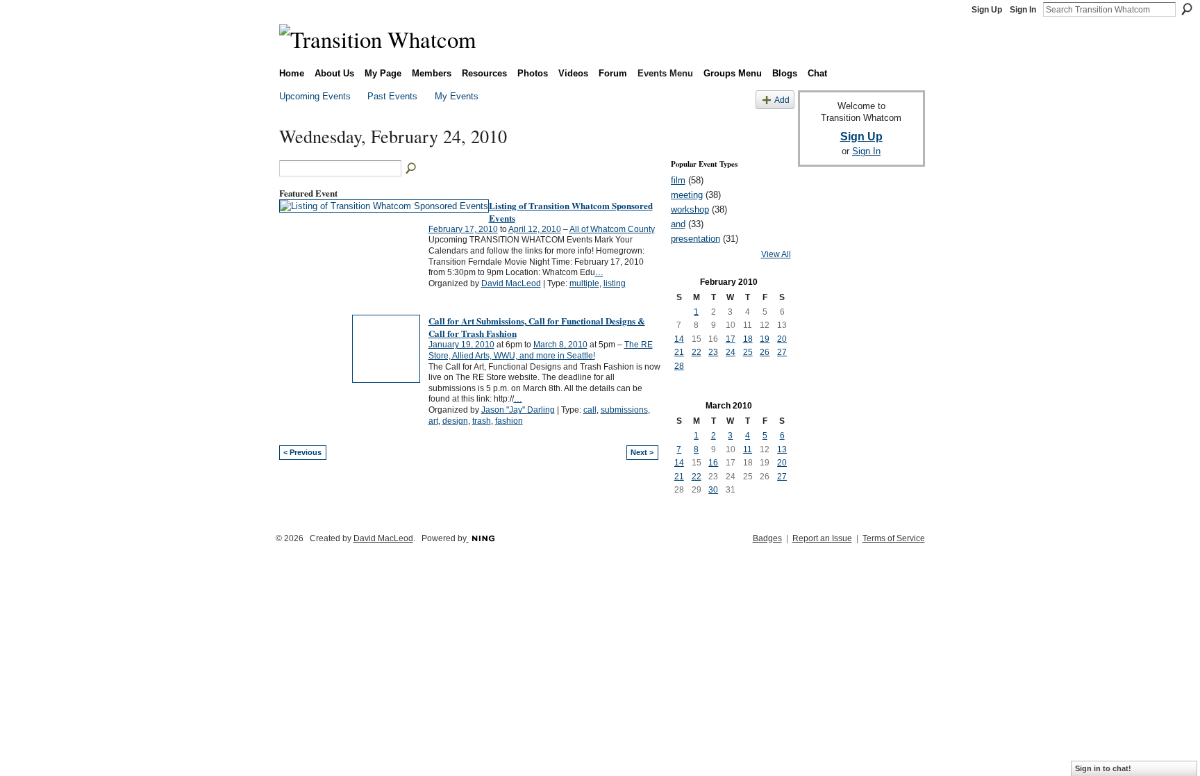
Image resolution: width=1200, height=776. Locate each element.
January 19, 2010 (461, 344)
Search (1186, 9)
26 (764, 352)
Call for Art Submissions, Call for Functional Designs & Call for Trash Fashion (536, 327)
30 (713, 490)
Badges (767, 538)
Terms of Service (893, 538)
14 (679, 339)
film (678, 180)
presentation (695, 238)
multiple (584, 283)
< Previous (302, 452)
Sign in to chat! (1103, 768)
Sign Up (987, 10)
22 (696, 352)
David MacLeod (511, 283)
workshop (690, 209)
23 (713, 352)
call (590, 410)
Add (782, 99)
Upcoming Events (315, 96)
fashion (509, 421)
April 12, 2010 (534, 229)
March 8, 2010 (560, 344)
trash (481, 421)
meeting (687, 195)
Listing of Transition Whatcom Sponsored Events (571, 211)
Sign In (1023, 10)
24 (730, 352)
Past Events (392, 96)
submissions (624, 410)
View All (776, 254)
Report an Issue (822, 538)
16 (713, 463)
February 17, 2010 (463, 229)
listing (614, 283)
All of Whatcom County (612, 229)
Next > (642, 452)
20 (782, 339)
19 (764, 339)
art (433, 421)
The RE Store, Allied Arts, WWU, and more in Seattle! (540, 350)
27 (782, 352)
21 (679, 352)
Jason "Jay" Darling (518, 410)
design (455, 421)
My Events (456, 96)
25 (748, 352)
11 (747, 449)
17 (730, 339)
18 (748, 339)
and (678, 224)
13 (782, 449)
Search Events (412, 169)
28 (679, 366)
